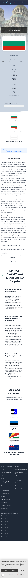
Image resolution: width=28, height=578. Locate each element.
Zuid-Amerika (4, 485)
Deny (5, 570)
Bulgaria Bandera (5, 521)
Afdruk (16, 482)
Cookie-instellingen (19, 488)
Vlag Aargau (14, 417)
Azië (2, 475)
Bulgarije (14, 66)
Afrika (2, 469)
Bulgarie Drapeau (5, 524)
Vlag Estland (14, 429)
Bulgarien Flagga (5, 536)
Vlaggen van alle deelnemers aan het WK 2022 (21, 474)
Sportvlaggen (4, 508)
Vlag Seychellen (14, 441)
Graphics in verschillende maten (14, 120)
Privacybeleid (18, 485)
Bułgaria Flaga (4, 530)
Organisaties (4, 502)
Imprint (11, 576)
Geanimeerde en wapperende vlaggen (14, 131)
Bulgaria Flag (4, 518)
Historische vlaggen (5, 505)
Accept (14, 570)
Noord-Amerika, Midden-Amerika (5, 482)
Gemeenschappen (5, 499)
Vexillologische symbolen (21, 469)
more (22, 570)
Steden (3, 496)
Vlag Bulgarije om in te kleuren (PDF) (14, 141)
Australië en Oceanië (6, 472)
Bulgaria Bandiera (5, 527)
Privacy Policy (15, 576)
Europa (2, 478)
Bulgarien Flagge (5, 515)
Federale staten (5, 493)
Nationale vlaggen (6, 466)
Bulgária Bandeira (5, 533)
